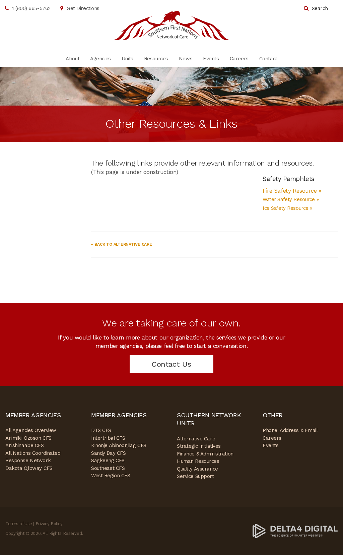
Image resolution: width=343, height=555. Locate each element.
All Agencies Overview (30, 430)
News (185, 59)
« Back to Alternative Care (121, 244)
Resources (156, 59)
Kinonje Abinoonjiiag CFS (118, 445)
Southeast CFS (108, 468)
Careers (239, 59)
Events (211, 59)
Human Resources (198, 461)
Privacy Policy (49, 523)
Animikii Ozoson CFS (28, 438)
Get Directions (83, 8)
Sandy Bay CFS (108, 453)
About (72, 59)
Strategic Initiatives (199, 446)
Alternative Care (196, 439)
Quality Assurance (197, 469)
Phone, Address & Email (290, 430)
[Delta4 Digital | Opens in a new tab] (295, 530)
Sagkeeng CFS (108, 460)
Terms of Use (18, 523)
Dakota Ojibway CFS (28, 468)
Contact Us (171, 364)
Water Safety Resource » (291, 199)
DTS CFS (101, 430)
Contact (268, 59)
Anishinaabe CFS (24, 445)
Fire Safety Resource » (293, 190)
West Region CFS (110, 476)
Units (127, 59)
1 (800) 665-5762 (31, 8)
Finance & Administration (205, 454)
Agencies (100, 59)
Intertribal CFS (108, 438)
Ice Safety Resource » (287, 208)
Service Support (195, 476)
